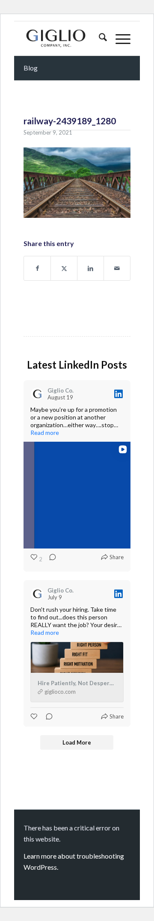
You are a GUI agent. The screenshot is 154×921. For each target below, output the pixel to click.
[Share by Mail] (117, 268)
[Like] (34, 716)
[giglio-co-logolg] (66, 38)
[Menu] (118, 38)
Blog (31, 68)
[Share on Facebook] (37, 268)
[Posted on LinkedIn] (118, 394)
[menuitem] (98, 38)
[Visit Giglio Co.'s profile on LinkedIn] (37, 394)
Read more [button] (44, 432)
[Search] (98, 38)
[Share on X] (64, 268)
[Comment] (50, 559)
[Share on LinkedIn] (90, 268)
